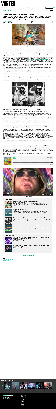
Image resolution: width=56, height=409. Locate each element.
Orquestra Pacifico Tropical (42, 59)
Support (22, 405)
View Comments (28, 255)
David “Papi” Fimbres (13, 53)
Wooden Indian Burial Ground (14, 126)
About (22, 396)
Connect (22, 403)
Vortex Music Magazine (7, 398)
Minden (31, 60)
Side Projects (7, 10)
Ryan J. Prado (7, 21)
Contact (22, 402)
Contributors (23, 399)
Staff (22, 398)
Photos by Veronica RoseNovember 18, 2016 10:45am (31, 239)
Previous (2, 386)
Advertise (22, 400)
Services (22, 401)
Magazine (22, 404)
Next (53, 386)
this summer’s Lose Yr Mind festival (30, 125)
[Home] (8, 6)
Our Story (23, 397)
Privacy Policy (23, 395)
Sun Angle (15, 60)
